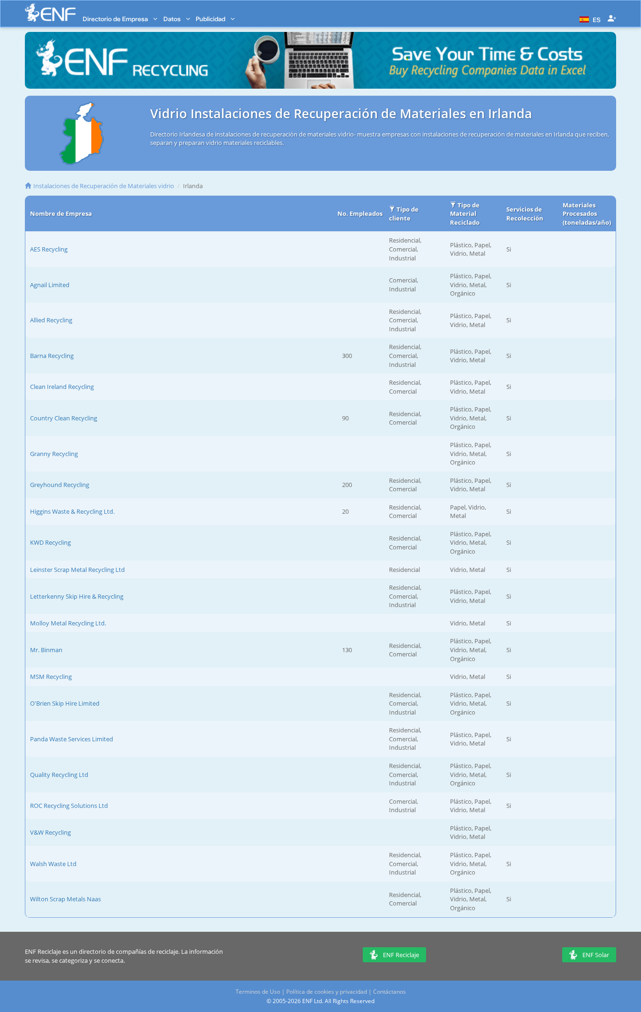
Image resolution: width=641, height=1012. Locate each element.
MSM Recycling (51, 676)
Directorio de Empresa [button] (116, 19)
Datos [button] (172, 19)
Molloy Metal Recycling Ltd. (68, 623)
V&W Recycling (50, 832)
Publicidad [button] (211, 19)
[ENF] (50, 12)
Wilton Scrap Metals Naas (65, 899)
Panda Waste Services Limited (71, 739)
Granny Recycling (54, 453)
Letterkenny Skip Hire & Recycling (76, 596)
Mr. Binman (46, 650)
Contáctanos (389, 992)
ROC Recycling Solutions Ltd (69, 805)
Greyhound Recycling (59, 484)
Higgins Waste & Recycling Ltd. (72, 511)
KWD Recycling (50, 542)
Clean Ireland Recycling (62, 386)
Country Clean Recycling (63, 418)
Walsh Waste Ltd (53, 864)
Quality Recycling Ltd (59, 774)
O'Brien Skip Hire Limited (64, 703)
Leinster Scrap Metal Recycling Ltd (77, 569)
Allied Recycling (51, 320)
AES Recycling (49, 249)
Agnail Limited (49, 285)
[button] (589, 19)
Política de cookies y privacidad (326, 992)
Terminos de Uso (258, 992)
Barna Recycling (52, 355)
